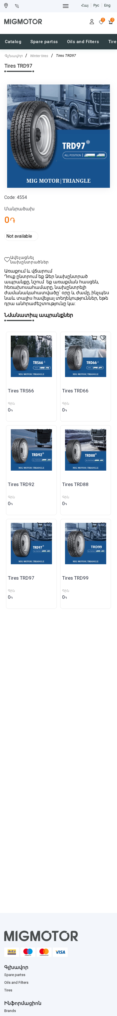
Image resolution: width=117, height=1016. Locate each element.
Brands (10, 1011)
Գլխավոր (13, 56)
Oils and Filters (83, 41)
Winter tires (39, 56)
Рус (96, 5)
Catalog (13, 41)
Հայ (85, 5)
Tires (8, 990)
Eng (107, 5)
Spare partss (44, 41)
